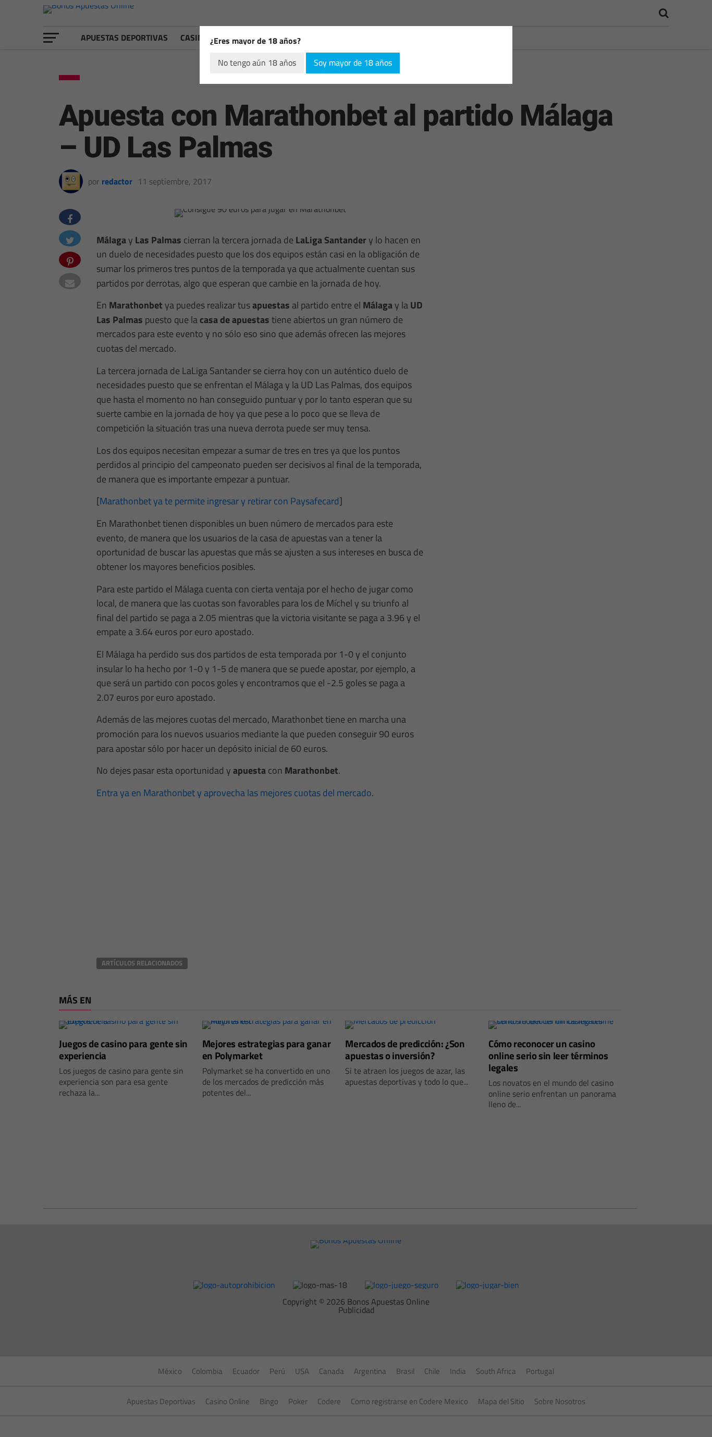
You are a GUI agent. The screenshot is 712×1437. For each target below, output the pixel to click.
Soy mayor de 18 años (353, 62)
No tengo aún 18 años (257, 62)
